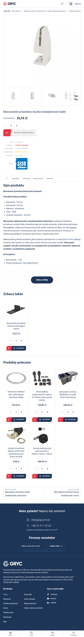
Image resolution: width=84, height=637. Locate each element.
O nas (5, 594)
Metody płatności (30, 603)
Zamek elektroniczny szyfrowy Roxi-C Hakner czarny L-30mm (42, 451)
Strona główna (16, 11)
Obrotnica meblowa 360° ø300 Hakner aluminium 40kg (16, 394)
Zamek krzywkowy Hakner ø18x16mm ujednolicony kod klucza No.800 (16, 452)
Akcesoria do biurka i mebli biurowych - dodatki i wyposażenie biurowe (44, 11)
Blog (4, 622)
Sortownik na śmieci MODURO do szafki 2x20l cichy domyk (68, 394)
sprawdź (24, 148)
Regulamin (7, 599)
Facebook (53, 594)
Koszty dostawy (29, 599)
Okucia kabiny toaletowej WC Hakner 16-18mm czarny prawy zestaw (42, 396)
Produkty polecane (38, 178)
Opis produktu (15, 178)
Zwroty (5, 608)
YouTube (53, 599)
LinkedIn (53, 603)
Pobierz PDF (50, 178)
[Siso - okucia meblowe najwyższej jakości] (21, 163)
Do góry (6, 178)
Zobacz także (26, 178)
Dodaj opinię (42, 280)
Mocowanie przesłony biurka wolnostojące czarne (16, 326)
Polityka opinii (8, 612)
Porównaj (6, 132)
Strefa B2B (28, 594)
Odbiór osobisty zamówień (33, 608)
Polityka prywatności (10, 603)
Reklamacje (7, 617)
